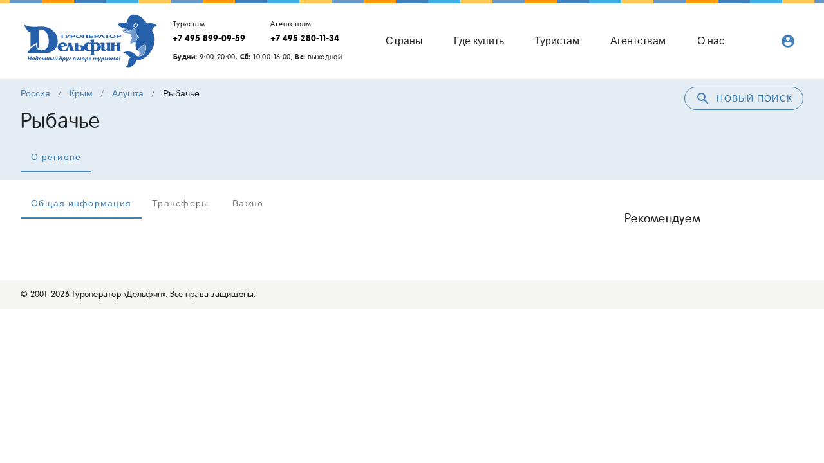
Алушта (128, 93)
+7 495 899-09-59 (209, 38)
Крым (81, 93)
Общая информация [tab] (81, 203)
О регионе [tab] (56, 157)
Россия (35, 93)
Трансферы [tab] (180, 203)
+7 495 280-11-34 (304, 38)
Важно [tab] (247, 203)
